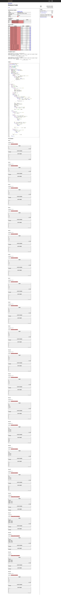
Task (9, 7)
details (30, 27)
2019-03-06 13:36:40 (46, 16)
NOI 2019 (10, 3)
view (29, 148)
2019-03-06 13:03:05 (46, 17)
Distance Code (19, 11)
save (30, 148)
